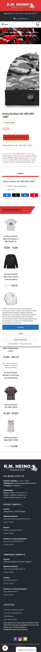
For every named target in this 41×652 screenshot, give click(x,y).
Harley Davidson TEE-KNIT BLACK (10, 406)
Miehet (10, 158)
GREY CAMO (14, 160)
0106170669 (8, 522)
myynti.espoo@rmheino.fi (13, 541)
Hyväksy (20, 327)
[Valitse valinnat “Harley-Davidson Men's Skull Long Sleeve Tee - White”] (10, 300)
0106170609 (8, 572)
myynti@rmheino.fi (10, 591)
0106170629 (8, 583)
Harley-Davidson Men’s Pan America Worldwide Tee (10, 239)
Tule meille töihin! (10, 619)
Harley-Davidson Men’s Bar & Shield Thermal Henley (11, 277)
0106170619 (8, 595)
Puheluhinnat (8, 616)
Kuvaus (20, 173)
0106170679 (8, 544)
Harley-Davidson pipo (23, 162)
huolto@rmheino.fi (10, 580)
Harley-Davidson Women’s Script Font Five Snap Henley (11, 375)
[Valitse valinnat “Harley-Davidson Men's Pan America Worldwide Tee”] (10, 226)
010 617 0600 (23, 481)
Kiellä (20, 333)
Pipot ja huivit (23, 158)
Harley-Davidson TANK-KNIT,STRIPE (11, 439)
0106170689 (8, 533)
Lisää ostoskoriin (17, 137)
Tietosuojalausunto (25, 344)
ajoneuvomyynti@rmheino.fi (14, 569)
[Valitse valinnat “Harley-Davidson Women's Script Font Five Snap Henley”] (10, 367)
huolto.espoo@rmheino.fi (13, 530)
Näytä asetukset (20, 339)
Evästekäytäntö (13, 344)
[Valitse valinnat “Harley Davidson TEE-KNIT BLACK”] (10, 395)
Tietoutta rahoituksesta (12, 613)
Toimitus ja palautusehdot (13, 609)
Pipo (33, 162)
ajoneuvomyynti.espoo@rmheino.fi (17, 519)
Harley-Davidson (16, 32)
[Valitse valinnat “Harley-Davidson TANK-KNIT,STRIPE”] (10, 427)
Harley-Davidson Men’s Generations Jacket (11, 348)
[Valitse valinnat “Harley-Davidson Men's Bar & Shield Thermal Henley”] (10, 263)
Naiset (16, 158)
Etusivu (5, 32)
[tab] (20, 173)
